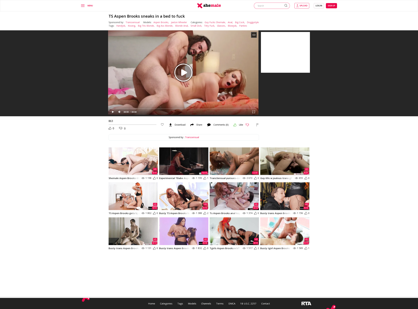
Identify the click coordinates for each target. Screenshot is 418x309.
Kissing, (132, 25)
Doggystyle (253, 22)
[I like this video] (234, 124)
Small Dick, (196, 25)
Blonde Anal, (182, 25)
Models (192, 303)
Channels (206, 303)
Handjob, (121, 25)
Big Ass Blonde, (165, 25)
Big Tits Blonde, (146, 25)
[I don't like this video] (249, 124)
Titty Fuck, (209, 25)
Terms (220, 303)
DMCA (231, 303)
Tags (180, 303)
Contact (265, 303)
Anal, (230, 22)
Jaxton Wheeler (179, 22)
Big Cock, (240, 22)
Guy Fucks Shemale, (215, 22)
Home (151, 303)
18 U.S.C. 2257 (248, 303)
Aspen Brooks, (161, 22)
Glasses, (221, 25)
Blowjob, (232, 25)
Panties (243, 25)
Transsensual (133, 22)
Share (199, 124)
